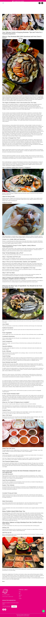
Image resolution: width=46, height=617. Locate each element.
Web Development (19, 615)
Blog (19, 593)
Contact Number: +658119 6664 (7, 596)
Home (20, 591)
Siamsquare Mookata (32, 486)
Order (20, 596)
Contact (20, 598)
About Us (20, 595)
